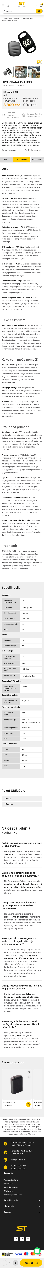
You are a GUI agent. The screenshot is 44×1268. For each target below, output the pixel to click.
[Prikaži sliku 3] (34, 72)
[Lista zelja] (36, 5)
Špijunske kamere (11, 1187)
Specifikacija (21, 159)
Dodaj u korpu (31, 1263)
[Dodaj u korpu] (28, 1104)
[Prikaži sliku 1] (8, 72)
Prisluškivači (8, 1183)
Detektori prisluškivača (13, 1195)
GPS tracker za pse (26, 18)
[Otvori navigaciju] (3, 5)
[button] (22, 43)
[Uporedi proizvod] (29, 1077)
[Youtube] (28, 1239)
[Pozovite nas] (8, 5)
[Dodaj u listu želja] (29, 1072)
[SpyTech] (22, 4)
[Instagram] (22, 1239)
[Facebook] (16, 1239)
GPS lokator (13, 18)
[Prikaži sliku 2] (21, 72)
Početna (5, 18)
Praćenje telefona (11, 1180)
